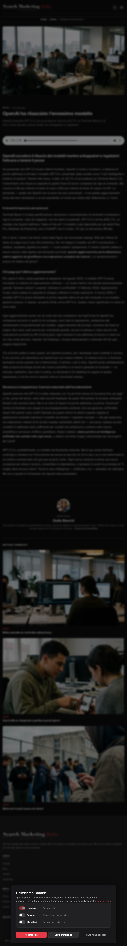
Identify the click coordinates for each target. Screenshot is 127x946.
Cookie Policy (103, 901)
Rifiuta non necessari (95, 934)
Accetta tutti (31, 934)
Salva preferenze (63, 934)
